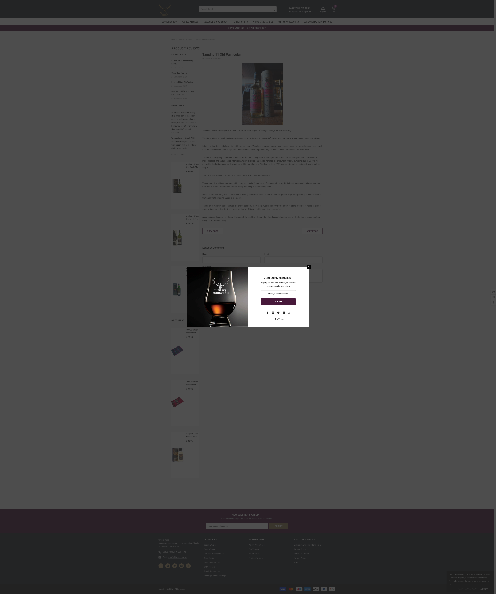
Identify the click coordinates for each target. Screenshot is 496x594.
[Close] (309, 267)
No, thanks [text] (280, 319)
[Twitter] (289, 312)
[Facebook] (267, 312)
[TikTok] (283, 312)
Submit (278, 301)
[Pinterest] (278, 312)
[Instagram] (273, 312)
